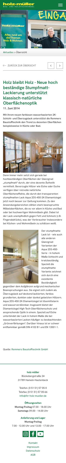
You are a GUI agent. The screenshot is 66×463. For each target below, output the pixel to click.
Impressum (33, 446)
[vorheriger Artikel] (51, 65)
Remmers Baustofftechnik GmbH (30, 349)
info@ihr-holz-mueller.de (33, 395)
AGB (33, 454)
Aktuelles (8, 52)
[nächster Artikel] (59, 65)
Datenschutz (33, 450)
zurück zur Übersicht (22, 65)
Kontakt (33, 442)
